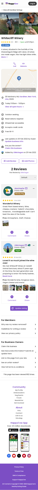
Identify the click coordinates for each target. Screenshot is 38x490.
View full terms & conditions (12, 367)
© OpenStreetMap (25, 89)
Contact (19, 413)
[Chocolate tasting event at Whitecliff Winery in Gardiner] (26, 288)
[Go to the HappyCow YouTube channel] (14, 456)
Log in (32, 3)
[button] (19, 78)
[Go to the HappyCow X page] (19, 456)
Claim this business (13, 148)
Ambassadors (19, 393)
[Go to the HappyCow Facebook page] (9, 456)
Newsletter (19, 400)
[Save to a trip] (31, 15)
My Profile (19, 390)
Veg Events (19, 395)
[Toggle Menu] (2, 3)
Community (19, 386)
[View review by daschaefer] (8, 191)
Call (14, 66)
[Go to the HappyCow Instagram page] (29, 456)
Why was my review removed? (14, 324)
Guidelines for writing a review (13, 329)
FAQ (19, 410)
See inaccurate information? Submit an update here (17, 352)
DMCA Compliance (19, 475)
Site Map (19, 418)
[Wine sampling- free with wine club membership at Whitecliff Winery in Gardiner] (12, 288)
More (3, 57)
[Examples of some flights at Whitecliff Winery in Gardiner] (6, 288)
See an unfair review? (10, 362)
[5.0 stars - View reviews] (6, 42)
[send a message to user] (26, 188)
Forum (19, 398)
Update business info (14, 141)
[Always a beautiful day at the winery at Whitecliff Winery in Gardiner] (19, 288)
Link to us (19, 416)
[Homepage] (11, 3)
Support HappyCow (19, 480)
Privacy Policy (19, 467)
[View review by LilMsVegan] (8, 248)
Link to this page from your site (14, 358)
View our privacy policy (10, 333)
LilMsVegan (18, 152)
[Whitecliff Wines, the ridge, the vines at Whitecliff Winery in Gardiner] (32, 288)
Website (23, 66)
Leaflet (9, 89)
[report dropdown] (33, 188)
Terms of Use (19, 471)
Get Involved (19, 403)
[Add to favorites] (35, 15)
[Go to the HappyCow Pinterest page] (24, 456)
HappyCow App (19, 422)
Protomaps (15, 89)
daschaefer (19, 188)
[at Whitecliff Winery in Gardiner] (6, 223)
